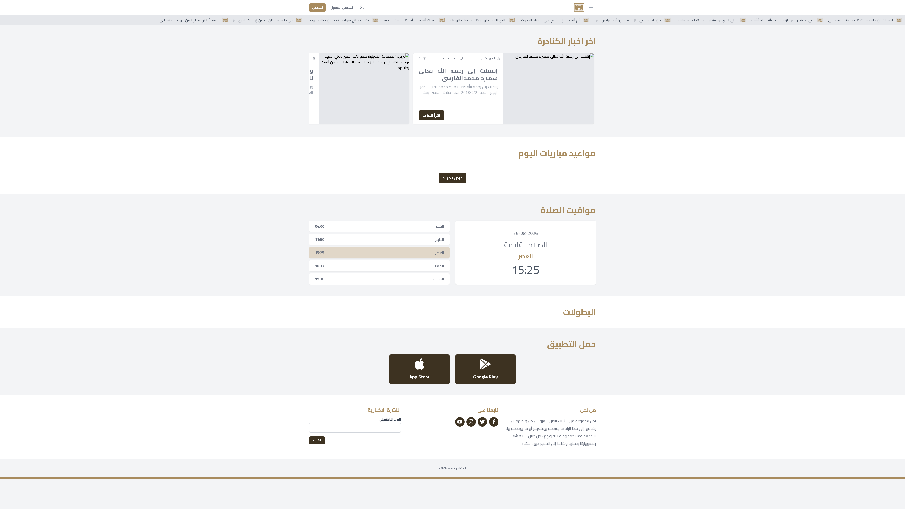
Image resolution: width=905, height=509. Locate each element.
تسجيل (317, 7)
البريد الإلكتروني (390, 419)
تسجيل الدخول (341, 7)
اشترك (317, 440)
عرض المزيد (452, 177)
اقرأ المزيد (431, 115)
